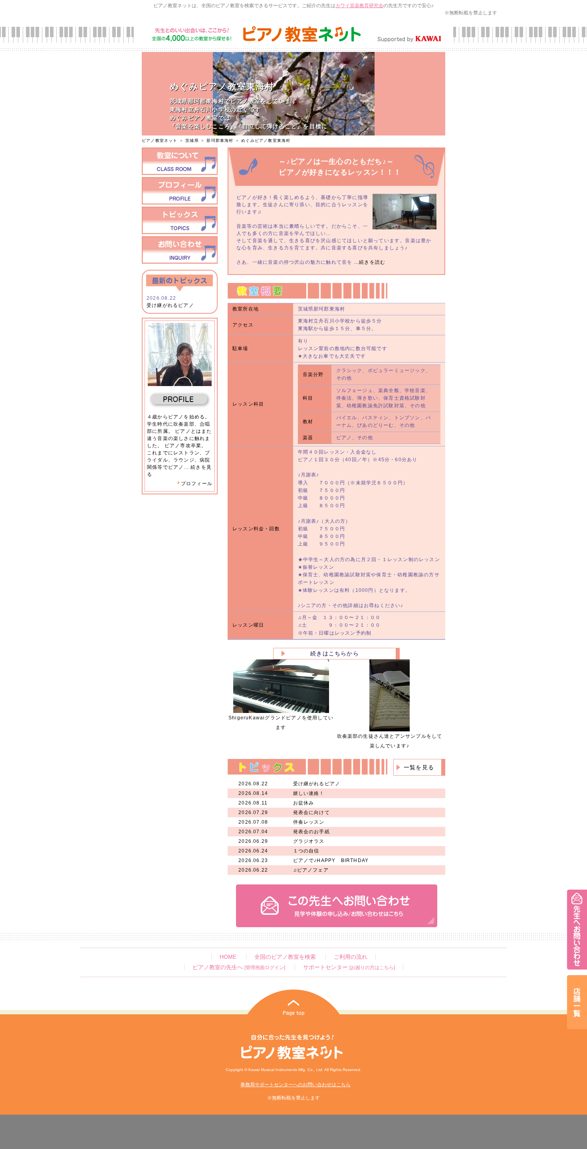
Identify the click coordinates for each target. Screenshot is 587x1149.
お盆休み (303, 803)
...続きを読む (368, 262)
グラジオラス (309, 841)
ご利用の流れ (350, 957)
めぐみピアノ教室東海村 (265, 140)
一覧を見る (419, 767)
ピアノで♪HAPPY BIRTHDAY (331, 860)
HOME (228, 957)
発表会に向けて (311, 812)
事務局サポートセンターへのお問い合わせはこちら (295, 1084)
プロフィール (196, 483)
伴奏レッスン (309, 822)
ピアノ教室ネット (160, 140)
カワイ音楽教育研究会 (359, 5)
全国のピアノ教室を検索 (285, 957)
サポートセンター (349, 967)
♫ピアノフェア (311, 870)
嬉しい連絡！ (309, 793)
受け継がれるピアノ (170, 305)
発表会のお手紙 (311, 831)
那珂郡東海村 (219, 140)
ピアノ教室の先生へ (238, 967)
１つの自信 (306, 851)
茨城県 (192, 140)
